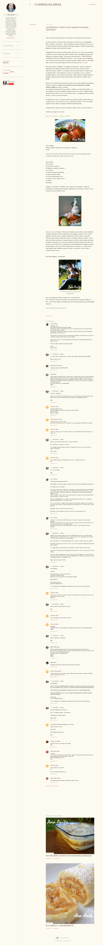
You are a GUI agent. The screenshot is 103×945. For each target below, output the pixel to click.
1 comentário (56, 928)
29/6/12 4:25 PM (53, 720)
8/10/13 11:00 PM (54, 782)
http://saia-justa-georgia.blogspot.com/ (60, 724)
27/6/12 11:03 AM (53, 631)
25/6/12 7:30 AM (53, 349)
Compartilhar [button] (32, 24)
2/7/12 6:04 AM (53, 737)
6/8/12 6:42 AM (53, 761)
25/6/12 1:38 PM (53, 386)
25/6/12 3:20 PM (53, 415)
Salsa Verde (53, 751)
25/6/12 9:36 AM (53, 361)
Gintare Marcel (67, 940)
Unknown (52, 406)
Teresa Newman (54, 419)
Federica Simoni (54, 365)
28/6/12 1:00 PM (53, 676)
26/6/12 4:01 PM (53, 588)
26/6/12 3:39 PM (53, 562)
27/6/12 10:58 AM (54, 611)
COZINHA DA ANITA (48, 4)
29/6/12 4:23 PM (53, 703)
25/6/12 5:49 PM (53, 435)
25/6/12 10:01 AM (53, 370)
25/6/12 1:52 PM (53, 402)
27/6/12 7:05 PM (53, 666)
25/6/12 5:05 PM (53, 425)
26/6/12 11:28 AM (53, 474)
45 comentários (56, 858)
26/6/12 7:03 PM (53, 599)
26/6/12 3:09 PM (53, 528)
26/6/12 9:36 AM (53, 453)
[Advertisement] (56, 16)
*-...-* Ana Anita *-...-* (55, 354)
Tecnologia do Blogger (63, 937)
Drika (51, 662)
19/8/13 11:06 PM (53, 773)
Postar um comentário (52, 786)
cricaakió (84, 62)
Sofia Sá (52, 323)
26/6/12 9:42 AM (53, 463)
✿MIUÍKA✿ (53, 647)
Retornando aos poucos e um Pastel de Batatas (69, 856)
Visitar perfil (11, 38)
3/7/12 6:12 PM (53, 747)
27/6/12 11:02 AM (53, 619)
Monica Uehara (54, 671)
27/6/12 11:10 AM (53, 642)
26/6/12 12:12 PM (53, 513)
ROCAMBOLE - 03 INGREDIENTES (60, 925)
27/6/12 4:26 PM (53, 658)
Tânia (51, 374)
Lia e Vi (52, 479)
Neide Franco (53, 778)
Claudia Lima (53, 741)
